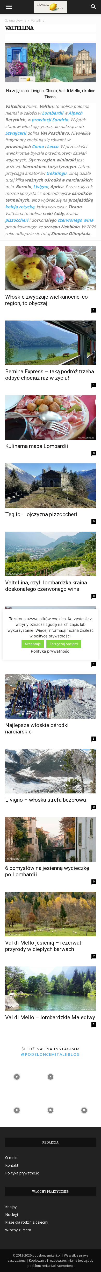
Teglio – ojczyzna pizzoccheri (41, 514)
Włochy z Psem (18, 1229)
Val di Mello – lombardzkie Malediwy (50, 1017)
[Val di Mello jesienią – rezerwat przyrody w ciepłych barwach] (50, 914)
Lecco (52, 146)
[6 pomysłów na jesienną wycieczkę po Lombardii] (50, 839)
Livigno (40, 186)
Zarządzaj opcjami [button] (63, 644)
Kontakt (11, 1165)
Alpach (75, 113)
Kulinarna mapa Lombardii (36, 446)
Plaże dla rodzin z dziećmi (26, 1222)
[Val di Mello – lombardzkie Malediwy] (50, 988)
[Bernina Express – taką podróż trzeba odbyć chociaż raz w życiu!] (50, 343)
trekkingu (56, 173)
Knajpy (11, 1206)
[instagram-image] (17, 1077)
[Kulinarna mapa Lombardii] (50, 417)
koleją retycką (19, 207)
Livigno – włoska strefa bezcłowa (45, 800)
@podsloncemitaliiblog (50, 1054)
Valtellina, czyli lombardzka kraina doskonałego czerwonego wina (46, 585)
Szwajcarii (15, 133)
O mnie (11, 1157)
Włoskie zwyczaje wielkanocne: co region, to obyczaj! (46, 300)
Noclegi (11, 1214)
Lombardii (52, 113)
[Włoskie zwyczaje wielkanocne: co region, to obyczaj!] (50, 268)
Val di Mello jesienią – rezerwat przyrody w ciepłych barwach (43, 946)
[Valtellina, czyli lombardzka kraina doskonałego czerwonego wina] (50, 554)
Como (38, 146)
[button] (9, 7)
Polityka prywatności (22, 1173)
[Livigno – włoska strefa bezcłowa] (50, 771)
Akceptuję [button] (33, 644)
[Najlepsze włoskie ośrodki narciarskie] (50, 696)
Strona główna (15, 20)
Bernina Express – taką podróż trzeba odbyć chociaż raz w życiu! (49, 374)
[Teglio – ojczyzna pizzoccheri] (50, 485)
